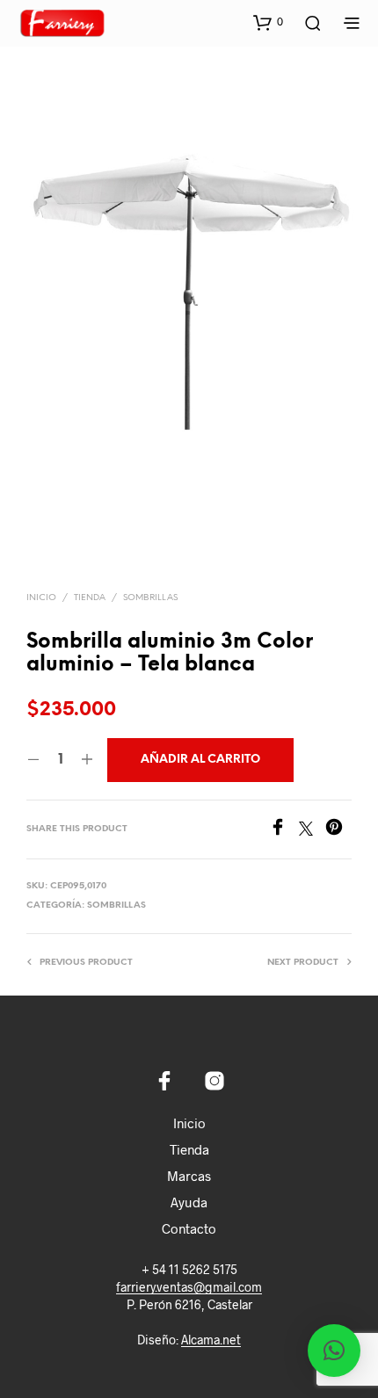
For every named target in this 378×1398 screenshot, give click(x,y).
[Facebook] (284, 830)
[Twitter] (312, 830)
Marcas (189, 1176)
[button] (268, 22)
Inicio (41, 598)
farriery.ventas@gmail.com (189, 1287)
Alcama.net (211, 1340)
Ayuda (189, 1202)
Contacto (189, 1228)
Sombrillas (150, 598)
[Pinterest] (338, 830)
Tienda (89, 598)
